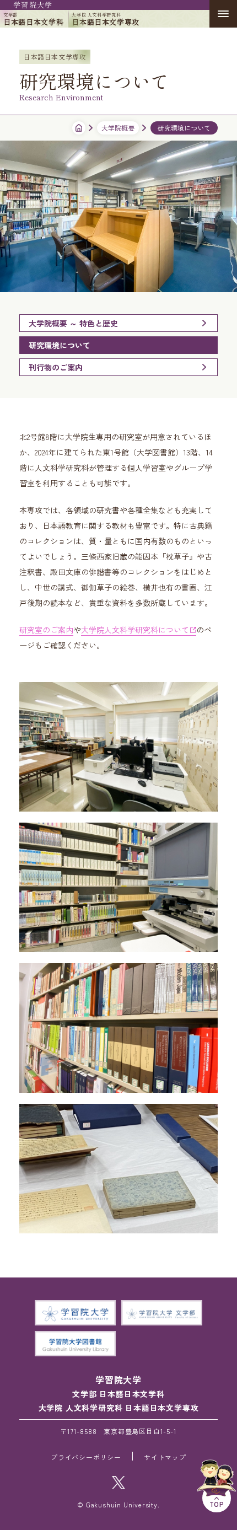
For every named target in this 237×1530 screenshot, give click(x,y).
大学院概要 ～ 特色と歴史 (73, 323)
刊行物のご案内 (56, 367)
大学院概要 (117, 127)
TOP (216, 1503)
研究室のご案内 (46, 629)
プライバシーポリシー (86, 1457)
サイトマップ (165, 1457)
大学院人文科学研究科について (135, 629)
